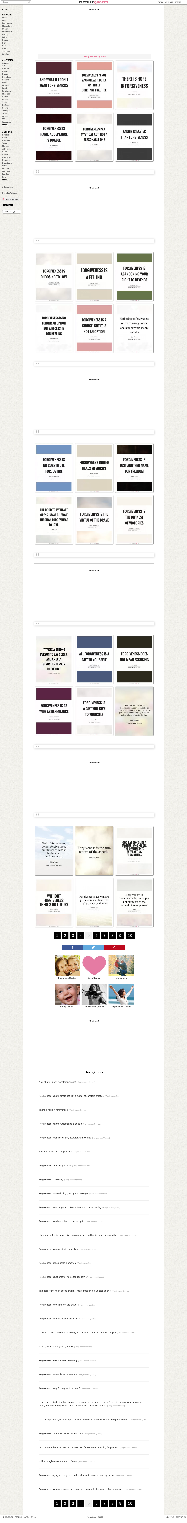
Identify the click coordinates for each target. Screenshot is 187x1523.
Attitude (5, 68)
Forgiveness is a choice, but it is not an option (71, 1221)
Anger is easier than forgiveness (64, 1151)
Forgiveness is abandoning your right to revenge (73, 1193)
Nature (5, 97)
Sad (4, 46)
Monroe (5, 146)
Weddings (6, 122)
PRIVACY (26, 1517)
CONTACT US (181, 1517)
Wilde (4, 152)
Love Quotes (94, 978)
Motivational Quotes (94, 1007)
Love (4, 17)
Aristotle (6, 140)
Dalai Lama (7, 163)
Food (4, 88)
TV (3, 119)
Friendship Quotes (67, 978)
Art (3, 66)
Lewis (4, 166)
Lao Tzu (5, 174)
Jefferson (6, 149)
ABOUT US (170, 1517)
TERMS (18, 1517)
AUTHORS (169, 2)
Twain (4, 143)
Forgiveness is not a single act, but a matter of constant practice (81, 1096)
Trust (4, 113)
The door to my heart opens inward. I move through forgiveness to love (84, 1291)
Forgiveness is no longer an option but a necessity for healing (79, 1207)
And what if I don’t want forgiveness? (67, 1082)
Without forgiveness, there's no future (67, 1461)
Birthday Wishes (9, 193)
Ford (4, 177)
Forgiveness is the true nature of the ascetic (70, 1433)
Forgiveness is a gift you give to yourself (68, 1388)
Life (3, 20)
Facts (4, 82)
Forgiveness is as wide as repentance (67, 1374)
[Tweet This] (93, 947)
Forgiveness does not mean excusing (67, 1360)
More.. (5, 125)
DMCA (33, 1517)
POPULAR (7, 15)
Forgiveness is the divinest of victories (67, 1318)
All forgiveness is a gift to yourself (65, 1346)
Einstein (5, 135)
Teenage (6, 111)
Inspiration (7, 23)
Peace (5, 99)
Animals (5, 63)
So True (5, 105)
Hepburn (6, 160)
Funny (5, 29)
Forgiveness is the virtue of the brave (67, 1304)
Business (6, 74)
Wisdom (5, 54)
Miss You (6, 94)
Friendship (7, 32)
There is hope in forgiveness (63, 1110)
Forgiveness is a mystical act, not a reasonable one (74, 1137)
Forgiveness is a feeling (60, 1179)
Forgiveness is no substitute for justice (68, 1249)
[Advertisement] (94, 31)
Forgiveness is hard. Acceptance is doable (70, 1124)
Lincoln (5, 168)
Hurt (4, 43)
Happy (5, 40)
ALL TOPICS (7, 60)
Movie (5, 116)
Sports (5, 108)
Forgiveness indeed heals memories (67, 1263)
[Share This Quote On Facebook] (72, 947)
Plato (4, 138)
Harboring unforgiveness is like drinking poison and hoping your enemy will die (88, 1235)
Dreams (5, 80)
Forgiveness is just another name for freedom (71, 1277)
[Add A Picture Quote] (11, 212)
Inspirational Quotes (121, 1007)
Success (6, 51)
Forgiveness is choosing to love (64, 1165)
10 (130, 935)
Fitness (5, 85)
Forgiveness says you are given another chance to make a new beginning (85, 1475)
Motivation (7, 26)
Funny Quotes (67, 1007)
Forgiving (6, 91)
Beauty (5, 71)
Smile (4, 102)
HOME (5, 9)
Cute (4, 48)
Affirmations (7, 187)
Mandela (6, 171)
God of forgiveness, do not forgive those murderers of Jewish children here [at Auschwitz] (93, 1419)
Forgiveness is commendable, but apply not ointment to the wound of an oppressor (90, 1489)
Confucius (6, 157)
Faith (4, 37)
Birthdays (6, 77)
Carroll (5, 154)
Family (5, 34)
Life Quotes (121, 978)
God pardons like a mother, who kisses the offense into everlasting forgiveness (88, 1447)
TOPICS (160, 2)
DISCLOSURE (8, 1517)
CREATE (178, 2)
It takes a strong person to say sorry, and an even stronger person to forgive (87, 1332)
